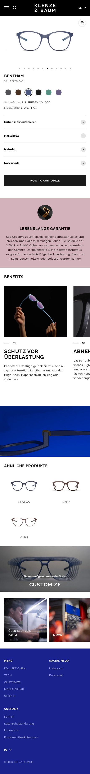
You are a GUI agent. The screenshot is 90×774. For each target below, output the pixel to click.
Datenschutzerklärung (19, 723)
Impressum (11, 730)
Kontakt (9, 716)
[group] (45, 569)
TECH (8, 675)
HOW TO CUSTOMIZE (45, 180)
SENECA (24, 501)
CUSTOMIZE (12, 682)
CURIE (24, 537)
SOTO (66, 501)
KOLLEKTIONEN (15, 668)
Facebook (55, 675)
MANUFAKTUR (14, 689)
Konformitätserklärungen (21, 737)
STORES (9, 696)
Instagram (56, 668)
